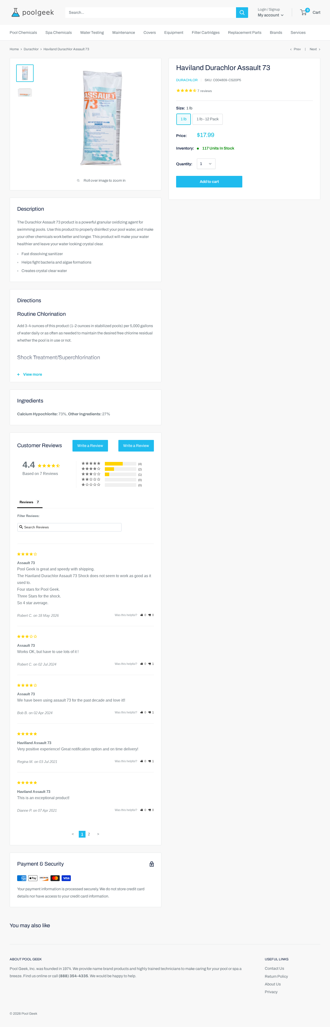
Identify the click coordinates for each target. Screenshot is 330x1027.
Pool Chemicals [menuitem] (23, 32)
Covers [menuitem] (149, 32)
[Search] (242, 12)
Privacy (271, 992)
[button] (143, 615)
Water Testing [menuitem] (92, 32)
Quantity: (184, 164)
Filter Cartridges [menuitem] (206, 32)
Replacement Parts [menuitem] (244, 32)
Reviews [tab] (26, 502)
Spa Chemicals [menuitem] (58, 32)
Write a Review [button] (90, 446)
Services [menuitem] (298, 32)
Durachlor (31, 49)
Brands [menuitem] (276, 32)
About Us (273, 984)
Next (313, 49)
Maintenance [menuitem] (123, 32)
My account (269, 15)
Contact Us (274, 968)
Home (14, 49)
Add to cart (209, 182)
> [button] (98, 834)
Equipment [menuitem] (173, 32)
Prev (297, 49)
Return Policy (276, 976)
